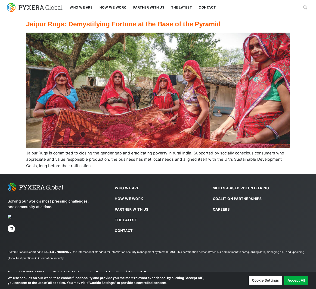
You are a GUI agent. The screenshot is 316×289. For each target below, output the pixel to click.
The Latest (181, 7)
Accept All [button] (296, 280)
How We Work (112, 7)
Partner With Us (148, 7)
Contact (207, 7)
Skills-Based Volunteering (241, 188)
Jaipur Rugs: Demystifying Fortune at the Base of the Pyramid (123, 24)
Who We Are (81, 7)
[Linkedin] (11, 228)
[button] (305, 7)
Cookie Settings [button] (265, 280)
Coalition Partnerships (237, 199)
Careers (221, 209)
